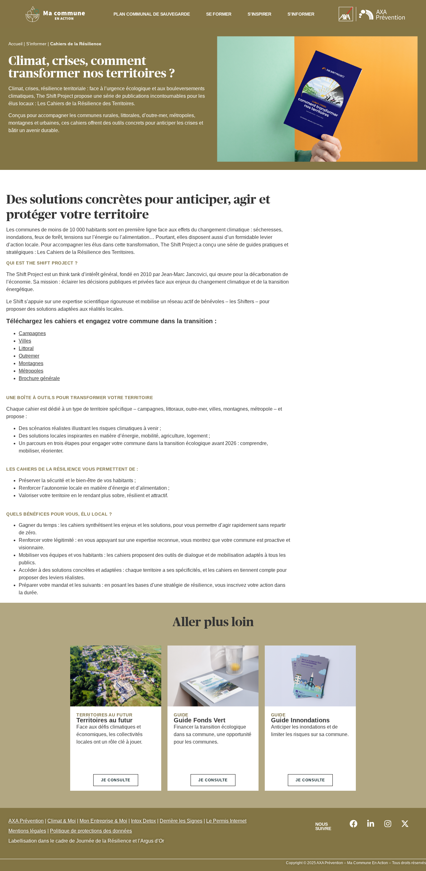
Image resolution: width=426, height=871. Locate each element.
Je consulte (115, 780)
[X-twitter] (405, 824)
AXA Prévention (26, 821)
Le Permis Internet (226, 821)
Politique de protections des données (91, 831)
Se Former (218, 14)
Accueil (15, 44)
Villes (25, 341)
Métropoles (31, 371)
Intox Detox (143, 821)
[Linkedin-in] (370, 824)
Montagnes (31, 363)
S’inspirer (259, 14)
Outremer (29, 356)
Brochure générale (39, 378)
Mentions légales (27, 831)
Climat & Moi (61, 821)
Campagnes (32, 333)
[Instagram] (387, 824)
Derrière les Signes (181, 821)
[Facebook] (353, 824)
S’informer (301, 14)
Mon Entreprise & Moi (103, 821)
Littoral (26, 348)
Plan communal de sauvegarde (152, 14)
